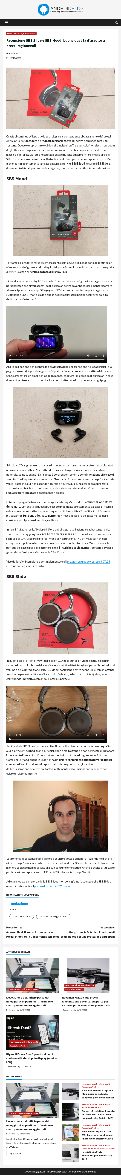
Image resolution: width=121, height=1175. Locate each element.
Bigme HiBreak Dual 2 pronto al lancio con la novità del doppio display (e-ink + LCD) (31, 1058)
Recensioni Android (74, 989)
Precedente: (33, 932)
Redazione (10, 1010)
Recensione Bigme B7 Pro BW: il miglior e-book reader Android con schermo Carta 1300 (70, 1132)
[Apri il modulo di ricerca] (116, 23)
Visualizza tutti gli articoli (53, 916)
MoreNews (75, 1171)
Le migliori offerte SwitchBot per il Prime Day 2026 (70, 1153)
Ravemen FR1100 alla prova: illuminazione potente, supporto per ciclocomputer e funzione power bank (86, 1001)
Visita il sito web (22, 916)
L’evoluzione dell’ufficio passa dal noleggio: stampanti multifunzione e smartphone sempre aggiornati (29, 1001)
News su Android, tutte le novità (21, 34)
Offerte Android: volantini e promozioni (99, 1148)
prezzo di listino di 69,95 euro (52, 886)
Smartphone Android (19, 1046)
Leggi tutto (16, 1154)
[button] (6, 22)
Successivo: (88, 932)
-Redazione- (12, 53)
